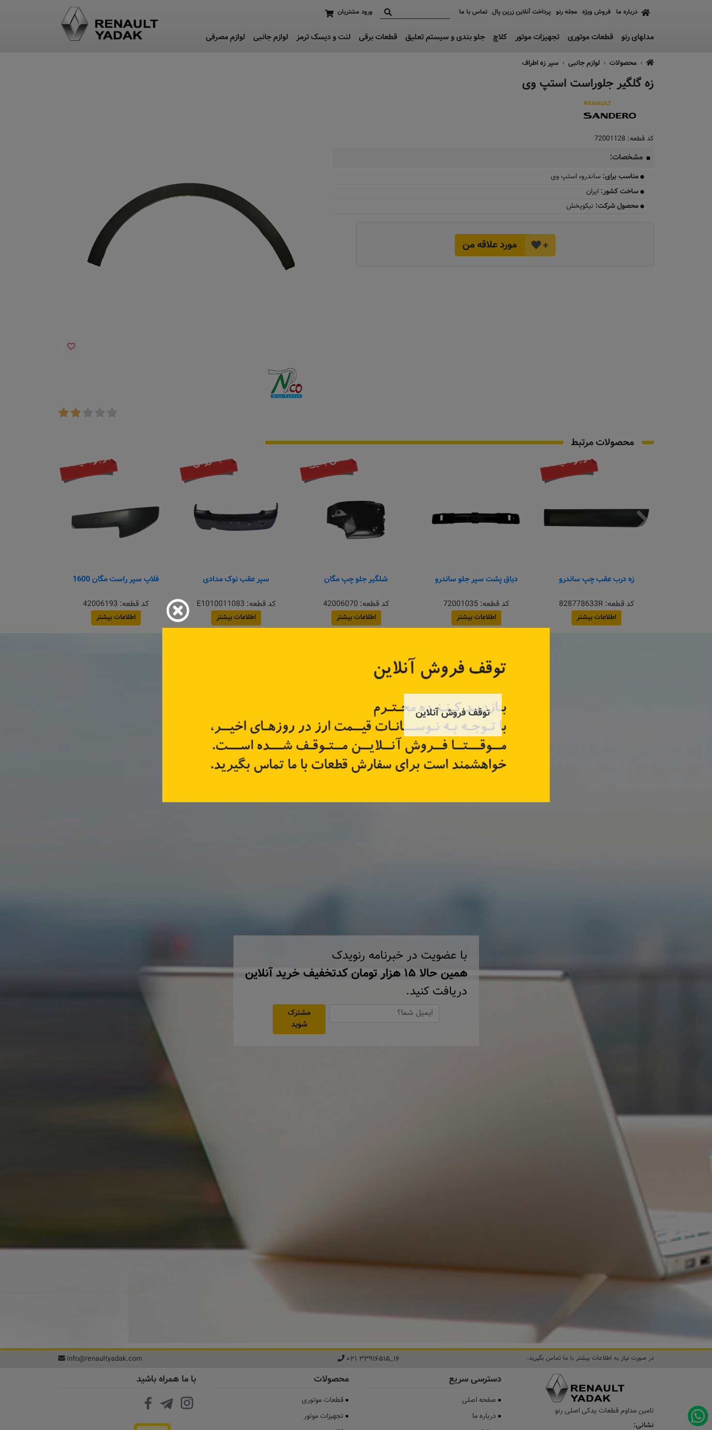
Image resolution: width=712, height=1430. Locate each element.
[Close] (177, 610)
